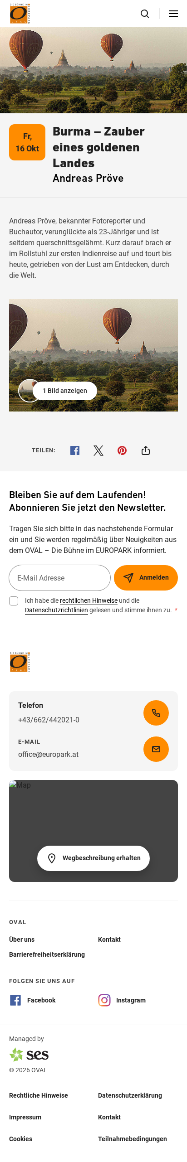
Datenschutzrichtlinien (56, 610)
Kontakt (109, 1116)
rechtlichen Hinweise (89, 600)
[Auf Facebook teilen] (75, 450)
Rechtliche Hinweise (38, 1095)
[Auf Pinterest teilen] (122, 450)
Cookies (20, 1138)
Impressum (25, 1116)
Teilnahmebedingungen (132, 1138)
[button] (58, 390)
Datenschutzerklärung (130, 1095)
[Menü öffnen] (173, 14)
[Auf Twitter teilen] (98, 450)
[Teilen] (146, 450)
